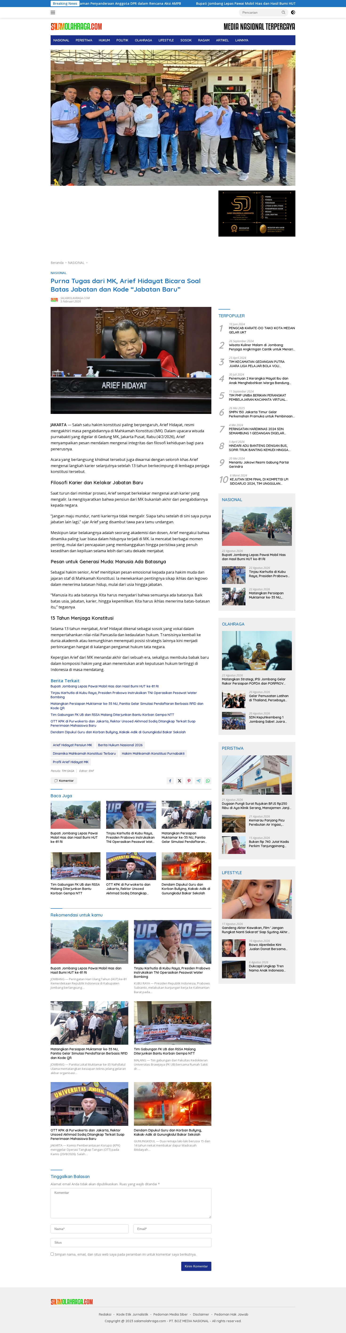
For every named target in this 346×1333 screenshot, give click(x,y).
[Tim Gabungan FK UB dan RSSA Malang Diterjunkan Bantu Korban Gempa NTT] (76, 866)
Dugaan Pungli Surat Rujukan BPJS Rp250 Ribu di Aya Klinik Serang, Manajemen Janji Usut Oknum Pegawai (255, 805)
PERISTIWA (84, 40)
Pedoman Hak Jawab (231, 1314)
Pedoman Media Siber (170, 1314)
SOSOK (186, 40)
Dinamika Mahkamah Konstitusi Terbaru (84, 753)
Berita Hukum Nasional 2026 (120, 745)
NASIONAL (61, 40)
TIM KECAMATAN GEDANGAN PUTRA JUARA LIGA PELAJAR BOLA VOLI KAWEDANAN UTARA (257, 364)
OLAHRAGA (143, 40)
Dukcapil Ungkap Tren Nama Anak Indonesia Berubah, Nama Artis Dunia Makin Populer (270, 968)
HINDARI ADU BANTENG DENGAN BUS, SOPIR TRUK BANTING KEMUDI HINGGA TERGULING (258, 448)
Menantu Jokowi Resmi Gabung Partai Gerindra (259, 464)
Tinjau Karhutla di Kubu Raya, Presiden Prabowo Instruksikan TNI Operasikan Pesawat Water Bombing (124, 695)
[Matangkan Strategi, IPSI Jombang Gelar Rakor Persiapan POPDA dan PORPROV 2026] (257, 650)
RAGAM (203, 40)
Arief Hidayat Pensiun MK (72, 745)
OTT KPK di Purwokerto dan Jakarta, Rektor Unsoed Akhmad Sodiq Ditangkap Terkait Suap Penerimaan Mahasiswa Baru (123, 723)
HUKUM (104, 40)
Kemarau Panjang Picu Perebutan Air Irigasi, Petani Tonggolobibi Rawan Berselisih (267, 822)
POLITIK (122, 40)
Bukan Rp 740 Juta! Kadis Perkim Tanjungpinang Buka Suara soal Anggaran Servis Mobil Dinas (270, 844)
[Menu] (54, 12)
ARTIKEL (222, 40)
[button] (283, 12)
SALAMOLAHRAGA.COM (75, 298)
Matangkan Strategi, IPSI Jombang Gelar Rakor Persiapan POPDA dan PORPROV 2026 (254, 681)
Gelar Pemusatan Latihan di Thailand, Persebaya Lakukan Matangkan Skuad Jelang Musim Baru (269, 698)
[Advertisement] (131, 225)
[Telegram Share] (198, 780)
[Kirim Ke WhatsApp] (207, 780)
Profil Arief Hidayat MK (71, 762)
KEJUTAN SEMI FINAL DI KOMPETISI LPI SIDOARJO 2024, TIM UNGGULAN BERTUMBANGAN (259, 481)
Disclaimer (201, 1314)
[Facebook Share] (170, 780)
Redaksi (105, 1314)
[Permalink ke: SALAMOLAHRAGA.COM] (54, 299)
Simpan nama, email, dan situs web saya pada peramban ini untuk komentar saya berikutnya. (125, 1254)
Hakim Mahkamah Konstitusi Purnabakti (153, 753)
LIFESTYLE (166, 40)
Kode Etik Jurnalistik (132, 1314)
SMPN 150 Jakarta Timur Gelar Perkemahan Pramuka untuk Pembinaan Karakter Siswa (261, 414)
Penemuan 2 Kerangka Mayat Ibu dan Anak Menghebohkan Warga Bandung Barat (259, 380)
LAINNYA (241, 40)
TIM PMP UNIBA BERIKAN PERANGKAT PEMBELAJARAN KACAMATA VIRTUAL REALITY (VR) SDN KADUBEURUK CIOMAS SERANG (260, 397)
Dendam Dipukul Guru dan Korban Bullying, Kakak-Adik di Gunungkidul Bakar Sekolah (118, 732)
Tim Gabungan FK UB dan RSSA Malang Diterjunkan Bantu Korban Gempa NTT (112, 715)
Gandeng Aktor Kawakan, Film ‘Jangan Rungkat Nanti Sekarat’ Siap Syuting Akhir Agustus (255, 930)
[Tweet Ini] (179, 780)
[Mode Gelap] (293, 12)
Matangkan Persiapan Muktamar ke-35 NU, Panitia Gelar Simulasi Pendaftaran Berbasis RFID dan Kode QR (127, 706)
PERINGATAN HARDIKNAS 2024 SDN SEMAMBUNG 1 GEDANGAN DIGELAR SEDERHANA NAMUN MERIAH (256, 431)
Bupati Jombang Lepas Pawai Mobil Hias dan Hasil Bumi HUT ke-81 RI (179, 3)
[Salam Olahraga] (76, 26)
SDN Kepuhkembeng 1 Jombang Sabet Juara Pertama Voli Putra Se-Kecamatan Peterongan (267, 719)
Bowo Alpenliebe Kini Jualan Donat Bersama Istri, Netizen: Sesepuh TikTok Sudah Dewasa (267, 947)
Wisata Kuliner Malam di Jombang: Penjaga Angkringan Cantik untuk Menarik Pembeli (262, 347)
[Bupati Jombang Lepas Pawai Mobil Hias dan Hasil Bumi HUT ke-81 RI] (76, 815)
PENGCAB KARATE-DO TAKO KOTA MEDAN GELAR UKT (262, 330)
